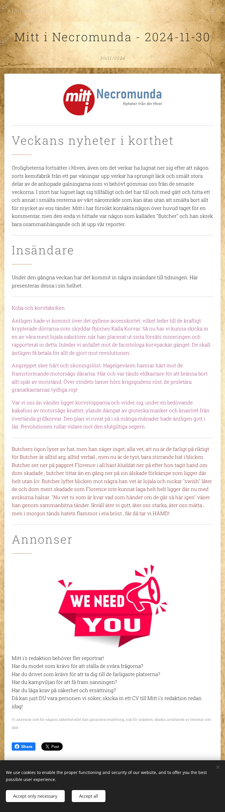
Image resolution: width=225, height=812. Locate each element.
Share (27, 746)
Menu (212, 11)
